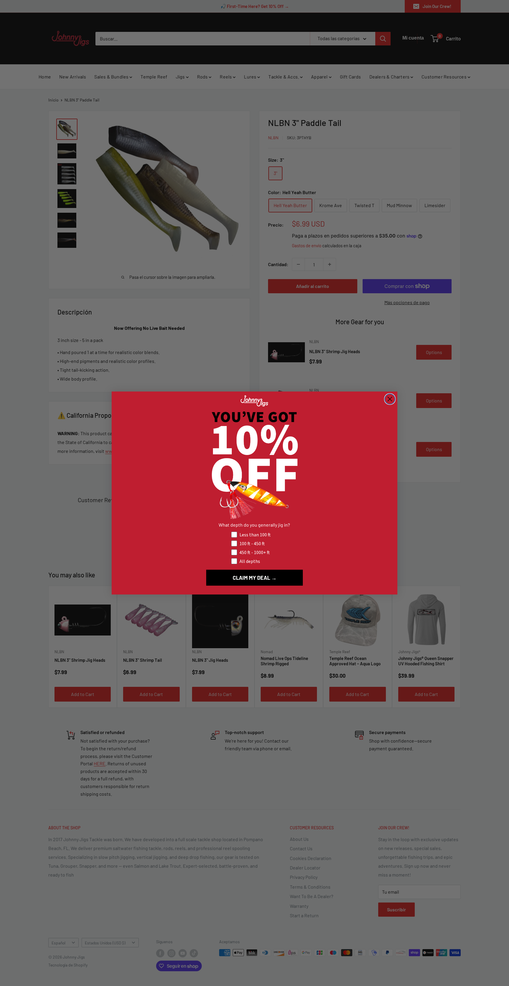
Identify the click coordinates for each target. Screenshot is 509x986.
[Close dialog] (390, 399)
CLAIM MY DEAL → (255, 577)
